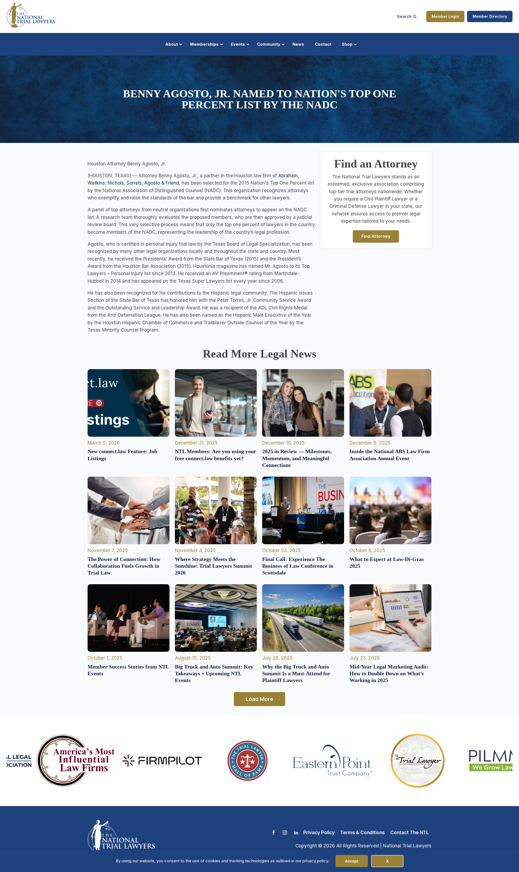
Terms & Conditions (362, 832)
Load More (259, 699)
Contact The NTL (409, 832)
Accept (351, 861)
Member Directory (490, 16)
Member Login (445, 16)
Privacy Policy (319, 832)
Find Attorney (375, 236)
